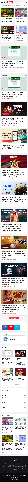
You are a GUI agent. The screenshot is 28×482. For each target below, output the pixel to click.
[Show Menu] (2, 2)
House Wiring (14, 397)
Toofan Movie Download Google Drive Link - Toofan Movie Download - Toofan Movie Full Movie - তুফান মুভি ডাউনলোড (13, 120)
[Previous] (24, 5)
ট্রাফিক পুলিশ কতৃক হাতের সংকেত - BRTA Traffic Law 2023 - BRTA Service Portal (20, 427)
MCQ (14, 402)
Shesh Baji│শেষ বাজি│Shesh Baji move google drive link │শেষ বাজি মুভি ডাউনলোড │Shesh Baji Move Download (13, 281)
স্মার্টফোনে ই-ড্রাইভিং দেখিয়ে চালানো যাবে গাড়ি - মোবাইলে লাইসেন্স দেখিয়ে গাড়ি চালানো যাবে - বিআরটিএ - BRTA (13, 147)
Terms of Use (15, 475)
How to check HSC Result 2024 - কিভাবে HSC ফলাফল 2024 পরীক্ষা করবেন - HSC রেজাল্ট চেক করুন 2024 (13, 63)
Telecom (14, 407)
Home (4, 475)
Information (14, 400)
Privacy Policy (23, 475)
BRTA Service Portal (14, 392)
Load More (13, 318)
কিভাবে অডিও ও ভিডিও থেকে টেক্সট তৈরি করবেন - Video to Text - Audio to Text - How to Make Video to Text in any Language (21, 20)
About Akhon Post (14, 477)
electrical (14, 409)
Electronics (14, 395)
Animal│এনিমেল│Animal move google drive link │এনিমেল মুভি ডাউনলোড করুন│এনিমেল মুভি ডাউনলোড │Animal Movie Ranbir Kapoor (12, 227)
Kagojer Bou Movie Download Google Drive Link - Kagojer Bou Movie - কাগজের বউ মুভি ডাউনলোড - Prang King (14, 254)
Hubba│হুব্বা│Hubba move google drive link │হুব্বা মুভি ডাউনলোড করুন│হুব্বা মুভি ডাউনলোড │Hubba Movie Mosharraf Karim (13, 308)
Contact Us (8, 475)
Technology (14, 404)
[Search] (26, 2)
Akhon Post (16, 479)
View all (25, 75)
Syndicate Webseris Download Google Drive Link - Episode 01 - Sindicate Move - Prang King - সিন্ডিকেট (12, 5)
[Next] (26, 5)
